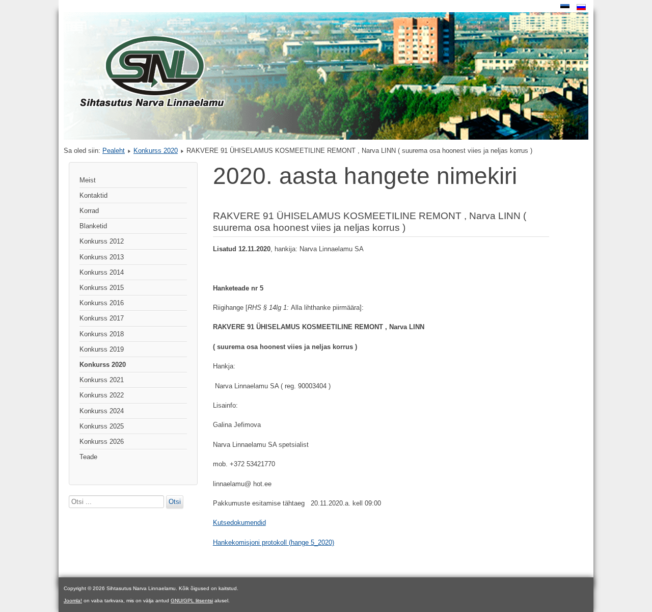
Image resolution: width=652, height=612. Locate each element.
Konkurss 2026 (101, 441)
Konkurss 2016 (101, 303)
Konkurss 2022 (101, 395)
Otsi (175, 501)
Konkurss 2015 (101, 287)
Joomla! (73, 600)
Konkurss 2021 (101, 380)
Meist (87, 180)
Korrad (89, 211)
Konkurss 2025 (101, 426)
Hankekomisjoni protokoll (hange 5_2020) (273, 542)
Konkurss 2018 (101, 334)
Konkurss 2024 (101, 411)
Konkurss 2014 (101, 272)
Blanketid (93, 226)
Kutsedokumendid (239, 522)
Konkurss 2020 (155, 150)
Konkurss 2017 (101, 318)
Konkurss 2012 (101, 241)
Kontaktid (93, 195)
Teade (88, 457)
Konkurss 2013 (101, 257)
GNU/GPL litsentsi (192, 600)
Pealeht (113, 150)
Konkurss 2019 (101, 349)
